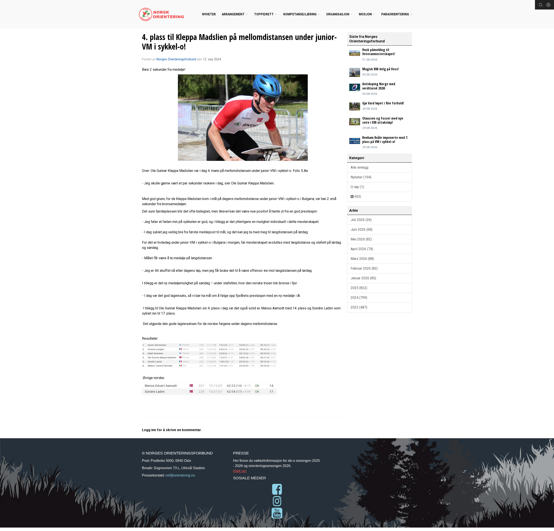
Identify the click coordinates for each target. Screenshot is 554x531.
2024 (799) (359, 298)
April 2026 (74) (362, 249)
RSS (357, 197)
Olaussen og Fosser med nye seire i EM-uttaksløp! (382, 120)
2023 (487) (359, 307)
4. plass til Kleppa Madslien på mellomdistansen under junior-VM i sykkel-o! (239, 42)
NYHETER (209, 14)
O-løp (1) (357, 187)
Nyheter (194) (361, 177)
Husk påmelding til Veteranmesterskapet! (378, 51)
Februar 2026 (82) (364, 268)
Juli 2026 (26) (361, 220)
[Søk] (540, 5)
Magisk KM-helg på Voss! (380, 69)
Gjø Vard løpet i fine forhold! (383, 103)
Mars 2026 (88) (362, 259)
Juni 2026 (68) (361, 229)
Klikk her (239, 471)
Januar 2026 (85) (363, 278)
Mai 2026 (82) (361, 239)
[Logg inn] (548, 5)
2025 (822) (359, 288)
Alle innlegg (359, 167)
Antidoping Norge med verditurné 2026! (378, 86)
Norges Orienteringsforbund (176, 59)
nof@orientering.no (180, 475)
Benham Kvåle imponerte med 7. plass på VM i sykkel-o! (385, 139)
